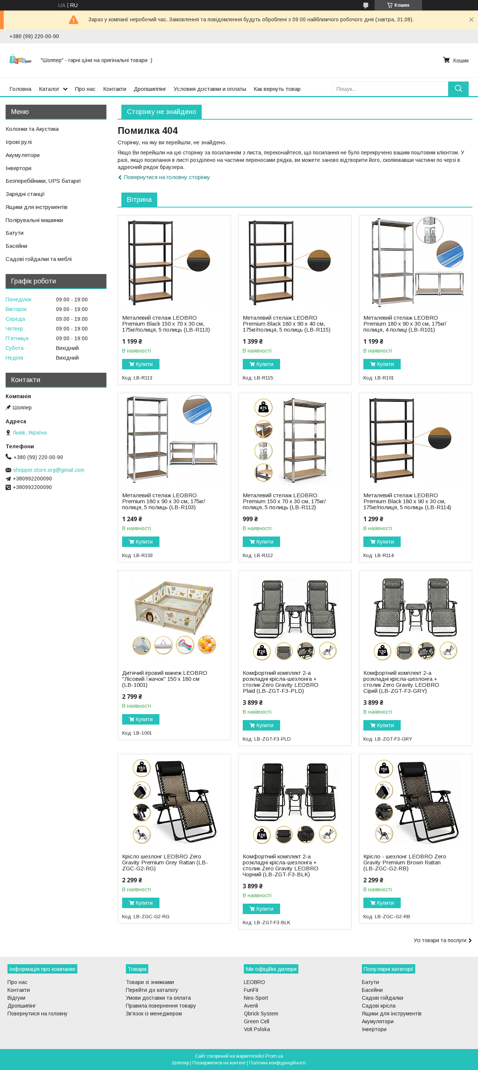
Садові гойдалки (382, 998)
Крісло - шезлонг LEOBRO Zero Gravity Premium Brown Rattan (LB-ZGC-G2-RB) (404, 862)
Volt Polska (257, 1029)
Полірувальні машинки (34, 220)
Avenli (251, 1006)
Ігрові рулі (19, 142)
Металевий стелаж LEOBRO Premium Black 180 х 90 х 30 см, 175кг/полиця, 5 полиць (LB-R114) (407, 501)
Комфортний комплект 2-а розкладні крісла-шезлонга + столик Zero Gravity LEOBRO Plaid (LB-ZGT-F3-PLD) (281, 682)
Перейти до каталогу (152, 990)
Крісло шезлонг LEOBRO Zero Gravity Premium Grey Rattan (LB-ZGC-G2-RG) (165, 862)
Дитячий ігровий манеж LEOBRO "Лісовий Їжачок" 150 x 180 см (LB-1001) (164, 679)
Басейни (16, 246)
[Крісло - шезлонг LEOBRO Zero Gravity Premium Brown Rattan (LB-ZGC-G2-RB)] (415, 801)
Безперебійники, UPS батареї (43, 181)
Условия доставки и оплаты (210, 89)
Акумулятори (23, 155)
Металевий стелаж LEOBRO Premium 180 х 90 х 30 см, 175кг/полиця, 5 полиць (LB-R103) (163, 501)
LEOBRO (254, 982)
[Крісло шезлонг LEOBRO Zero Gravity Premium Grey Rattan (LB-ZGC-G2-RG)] (174, 801)
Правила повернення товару (161, 1006)
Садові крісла (378, 1006)
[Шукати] (458, 89)
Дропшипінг (21, 1006)
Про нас (85, 89)
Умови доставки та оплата (158, 998)
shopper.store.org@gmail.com (48, 470)
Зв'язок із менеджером (154, 1014)
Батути (15, 233)
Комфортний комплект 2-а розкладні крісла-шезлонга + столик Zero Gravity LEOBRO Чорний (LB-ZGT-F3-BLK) (281, 865)
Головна (20, 89)
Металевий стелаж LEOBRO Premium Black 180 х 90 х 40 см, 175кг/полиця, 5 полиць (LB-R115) (286, 324)
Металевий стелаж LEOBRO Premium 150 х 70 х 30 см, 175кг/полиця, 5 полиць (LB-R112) (284, 501)
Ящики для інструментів (37, 207)
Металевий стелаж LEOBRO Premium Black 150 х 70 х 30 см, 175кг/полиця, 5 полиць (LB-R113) (166, 324)
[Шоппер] (20, 60)
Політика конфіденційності (277, 1063)
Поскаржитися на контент (219, 1063)
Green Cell (256, 1021)
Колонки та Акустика (32, 129)
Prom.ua (274, 1056)
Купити (144, 364)
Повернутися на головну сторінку (167, 177)
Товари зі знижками (150, 982)
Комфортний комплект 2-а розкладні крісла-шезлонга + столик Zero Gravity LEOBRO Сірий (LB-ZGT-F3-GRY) (401, 682)
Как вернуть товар (277, 89)
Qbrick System (261, 1014)
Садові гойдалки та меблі (39, 259)
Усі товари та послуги (440, 940)
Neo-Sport (256, 998)
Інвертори (18, 168)
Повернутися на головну (37, 1014)
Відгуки (16, 998)
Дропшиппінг (150, 89)
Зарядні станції (25, 194)
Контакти (114, 89)
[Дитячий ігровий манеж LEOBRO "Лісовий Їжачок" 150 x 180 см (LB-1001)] (174, 617)
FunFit (251, 990)
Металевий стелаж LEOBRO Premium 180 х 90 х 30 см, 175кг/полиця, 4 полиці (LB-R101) (404, 324)
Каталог (49, 89)
